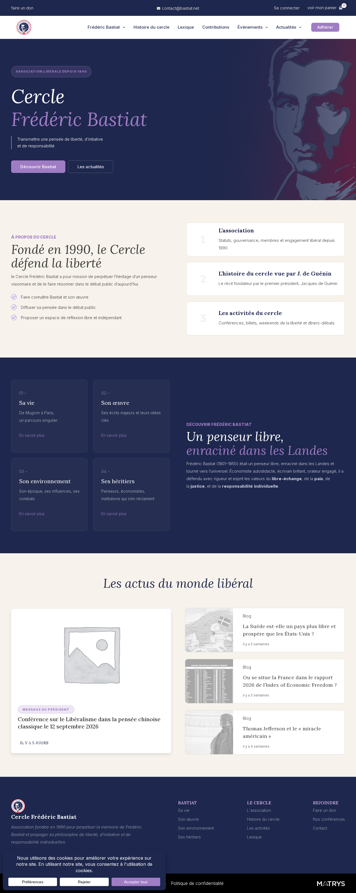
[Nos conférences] (329, 819)
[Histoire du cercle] (263, 819)
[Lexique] (254, 837)
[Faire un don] (324, 810)
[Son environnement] (196, 828)
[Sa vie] (183, 810)
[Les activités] (258, 828)
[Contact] (320, 828)
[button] (22, 8)
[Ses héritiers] (189, 837)
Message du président (46, 709)
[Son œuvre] (188, 819)
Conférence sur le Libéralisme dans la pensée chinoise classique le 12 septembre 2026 (89, 723)
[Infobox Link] (266, 239)
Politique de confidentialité (197, 883)
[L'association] (259, 810)
